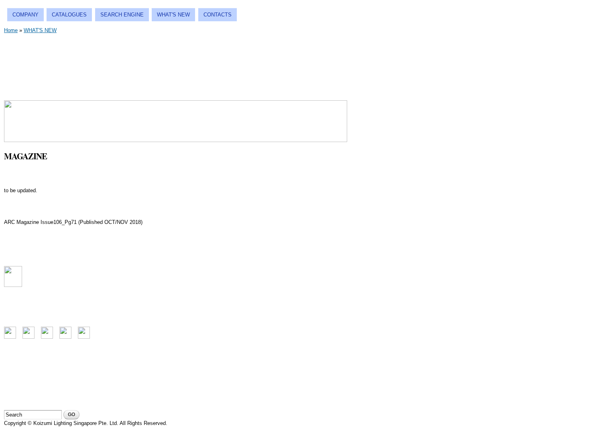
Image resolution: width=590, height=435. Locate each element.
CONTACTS (217, 15)
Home (11, 30)
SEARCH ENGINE (122, 15)
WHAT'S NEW (173, 15)
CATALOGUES (69, 15)
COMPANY (25, 15)
